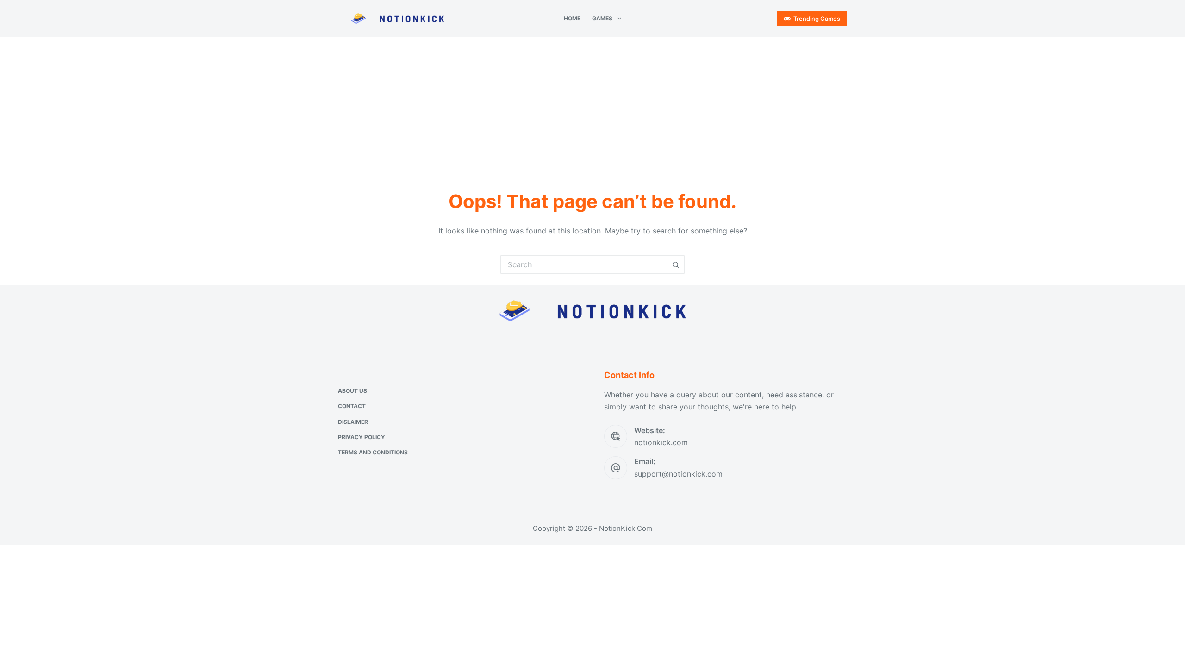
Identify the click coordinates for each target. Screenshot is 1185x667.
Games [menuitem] (602, 18)
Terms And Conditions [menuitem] (373, 452)
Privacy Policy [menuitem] (361, 437)
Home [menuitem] (572, 18)
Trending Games (816, 18)
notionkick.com (661, 442)
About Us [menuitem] (352, 390)
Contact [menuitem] (352, 406)
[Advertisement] (592, 106)
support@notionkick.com (678, 473)
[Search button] (676, 264)
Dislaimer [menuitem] (353, 421)
